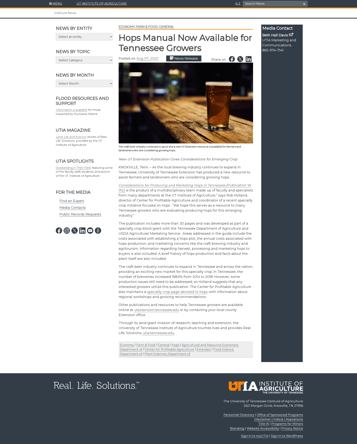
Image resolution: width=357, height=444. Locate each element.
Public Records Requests (80, 214)
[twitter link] (74, 230)
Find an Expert (72, 201)
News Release (185, 58)
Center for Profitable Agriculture (169, 349)
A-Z (237, 3)
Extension (204, 349)
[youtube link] (90, 230)
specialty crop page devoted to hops (177, 292)
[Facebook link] (232, 59)
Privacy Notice (292, 428)
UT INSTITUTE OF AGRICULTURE (102, 3)
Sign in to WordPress (287, 436)
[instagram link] (67, 230)
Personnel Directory (238, 415)
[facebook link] (59, 230)
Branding (237, 428)
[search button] (304, 4)
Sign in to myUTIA (254, 436)
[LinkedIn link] (249, 59)
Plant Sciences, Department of (167, 354)
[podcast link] (98, 230)
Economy (127, 26)
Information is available (71, 110)
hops (175, 345)
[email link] (291, 34)
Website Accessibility (263, 428)
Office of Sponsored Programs (280, 415)
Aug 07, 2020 (147, 58)
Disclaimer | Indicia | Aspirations (278, 419)
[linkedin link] (82, 230)
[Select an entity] (84, 36)
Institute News (65, 13)
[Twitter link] (240, 59)
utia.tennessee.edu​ (158, 333)
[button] (55, 3)
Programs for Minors (287, 424)
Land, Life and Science (71, 137)
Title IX (263, 424)
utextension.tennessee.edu (156, 310)
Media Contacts (73, 208)
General (166, 26)
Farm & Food (147, 26)
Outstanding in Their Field (73, 167)
